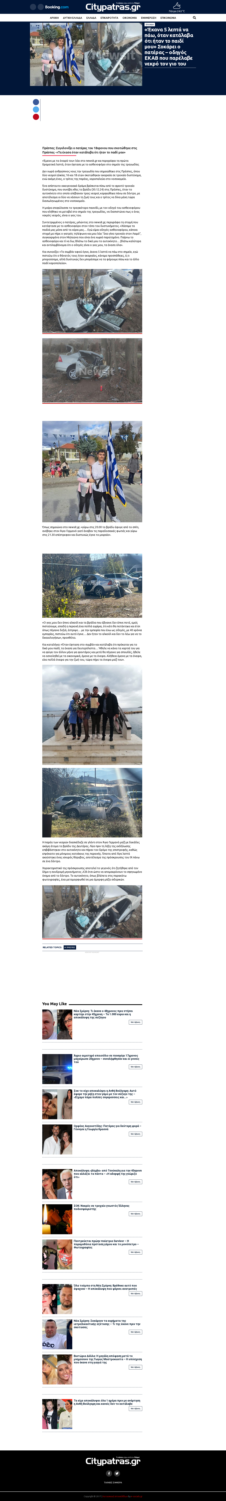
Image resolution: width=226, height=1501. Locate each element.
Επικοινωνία (168, 17)
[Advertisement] (92, 975)
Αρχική (54, 17)
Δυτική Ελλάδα (72, 17)
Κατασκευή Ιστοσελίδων (115, 1496)
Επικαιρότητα (109, 17)
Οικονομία (130, 17)
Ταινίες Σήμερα (113, 1482)
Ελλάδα (91, 17)
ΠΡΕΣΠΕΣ (70, 947)
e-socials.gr (136, 1496)
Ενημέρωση (148, 17)
